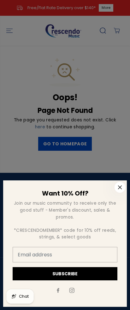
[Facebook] (58, 290)
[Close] (120, 187)
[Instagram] (72, 290)
